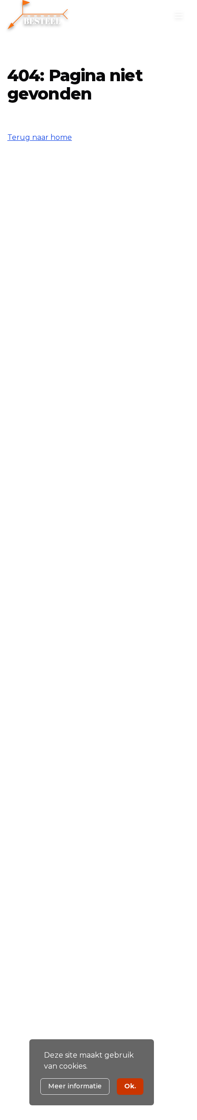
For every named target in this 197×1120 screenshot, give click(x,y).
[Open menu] (178, 14)
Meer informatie (75, 1086)
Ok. (130, 1086)
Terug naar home (39, 137)
